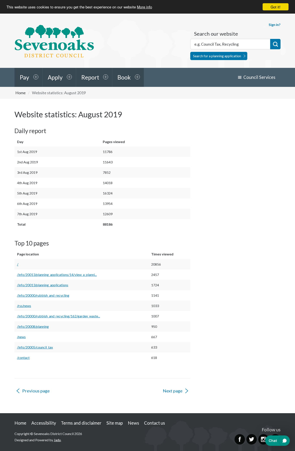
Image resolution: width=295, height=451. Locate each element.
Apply (55, 77)
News (133, 423)
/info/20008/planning (33, 326)
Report (90, 77)
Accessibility (43, 423)
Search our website (216, 33)
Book (124, 77)
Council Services (259, 77)
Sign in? (275, 24)
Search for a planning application (217, 56)
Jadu (57, 440)
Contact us (154, 423)
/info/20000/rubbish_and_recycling (43, 295)
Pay (24, 77)
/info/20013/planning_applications (42, 285)
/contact (23, 357)
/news (21, 337)
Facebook (240, 439)
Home (20, 92)
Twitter (251, 439)
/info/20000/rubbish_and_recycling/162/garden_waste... (58, 316)
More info (144, 7)
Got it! (276, 7)
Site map (114, 423)
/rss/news (24, 306)
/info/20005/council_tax (35, 347)
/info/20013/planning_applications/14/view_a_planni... (57, 275)
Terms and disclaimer (81, 423)
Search (275, 44)
